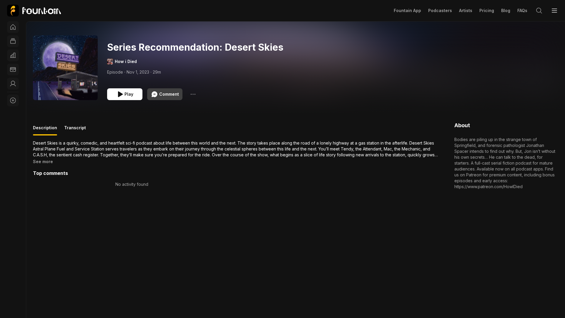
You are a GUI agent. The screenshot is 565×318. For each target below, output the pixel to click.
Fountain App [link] (407, 10)
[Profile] (13, 84)
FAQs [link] (522, 10)
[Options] (193, 94)
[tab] (45, 130)
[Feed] (13, 41)
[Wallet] (13, 69)
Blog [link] (505, 10)
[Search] (539, 11)
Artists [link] (465, 10)
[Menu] (554, 10)
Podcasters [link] (440, 10)
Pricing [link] (486, 10)
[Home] (13, 27)
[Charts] (13, 55)
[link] (34, 10)
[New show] (13, 100)
